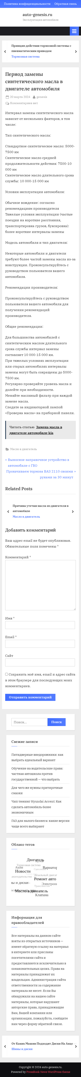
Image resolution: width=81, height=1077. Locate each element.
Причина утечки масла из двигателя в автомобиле (41, 508)
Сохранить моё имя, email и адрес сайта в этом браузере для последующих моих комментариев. (40, 680)
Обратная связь (65, 4)
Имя (10, 618)
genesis (42, 97)
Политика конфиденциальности (27, 4)
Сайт (9, 656)
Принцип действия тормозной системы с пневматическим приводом (40, 48)
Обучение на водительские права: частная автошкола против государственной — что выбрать (37, 773)
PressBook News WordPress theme (48, 1072)
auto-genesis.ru (37, 14)
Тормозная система (25, 56)
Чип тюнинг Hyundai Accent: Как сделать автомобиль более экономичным (36, 806)
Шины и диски (21, 1049)
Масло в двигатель (23, 449)
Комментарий (18, 557)
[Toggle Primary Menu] (74, 31)
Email (11, 637)
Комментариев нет (24, 103)
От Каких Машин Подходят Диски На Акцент (43, 1043)
